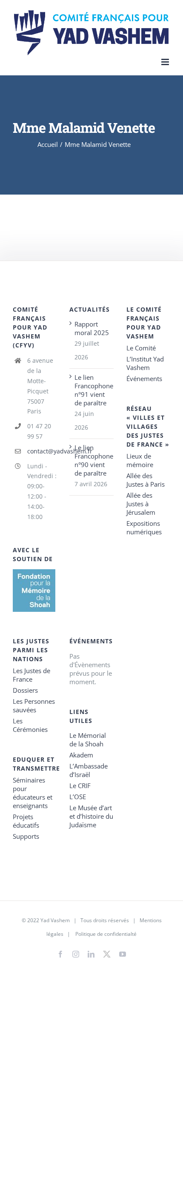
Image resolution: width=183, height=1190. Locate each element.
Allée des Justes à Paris (145, 479)
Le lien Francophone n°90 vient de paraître (91, 460)
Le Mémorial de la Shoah (87, 739)
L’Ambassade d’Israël (88, 770)
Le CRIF (80, 785)
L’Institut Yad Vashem (145, 363)
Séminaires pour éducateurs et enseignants (32, 793)
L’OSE (77, 796)
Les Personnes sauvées (34, 705)
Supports (26, 836)
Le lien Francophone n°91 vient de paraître (91, 390)
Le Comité (141, 348)
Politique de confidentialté (106, 934)
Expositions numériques (144, 527)
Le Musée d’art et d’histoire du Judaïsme (91, 816)
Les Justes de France (31, 674)
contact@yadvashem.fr (42, 451)
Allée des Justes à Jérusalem (140, 503)
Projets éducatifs (26, 820)
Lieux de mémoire (139, 460)
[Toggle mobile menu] (165, 61)
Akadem (81, 755)
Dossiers (25, 690)
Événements (144, 378)
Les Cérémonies (30, 725)
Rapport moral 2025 (91, 328)
